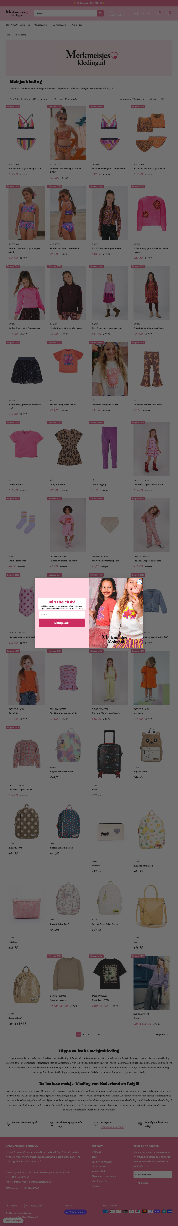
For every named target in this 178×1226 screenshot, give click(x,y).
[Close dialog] (139, 581)
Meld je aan (62, 623)
